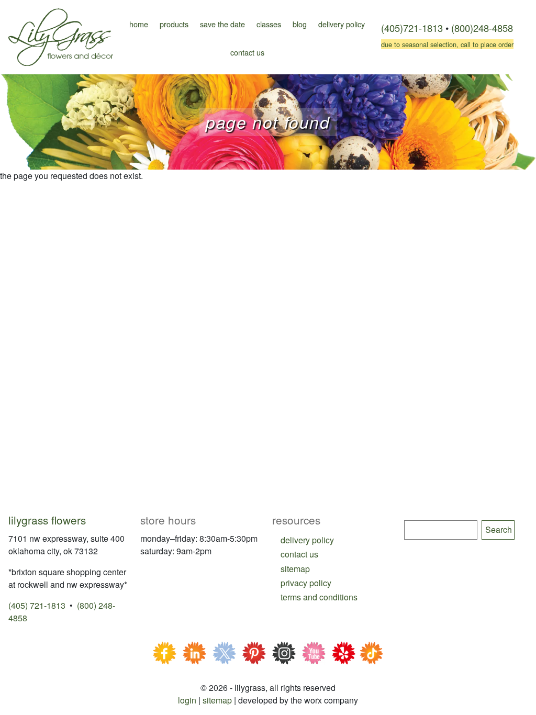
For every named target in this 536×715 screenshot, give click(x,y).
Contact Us (247, 52)
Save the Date (222, 23)
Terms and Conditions (319, 597)
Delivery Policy (341, 23)
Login (187, 700)
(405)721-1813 (412, 28)
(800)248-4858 (482, 28)
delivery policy (307, 540)
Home (138, 23)
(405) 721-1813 (36, 605)
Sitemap (217, 700)
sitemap (295, 569)
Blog (300, 23)
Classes (268, 23)
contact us (299, 554)
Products (174, 23)
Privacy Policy (306, 583)
